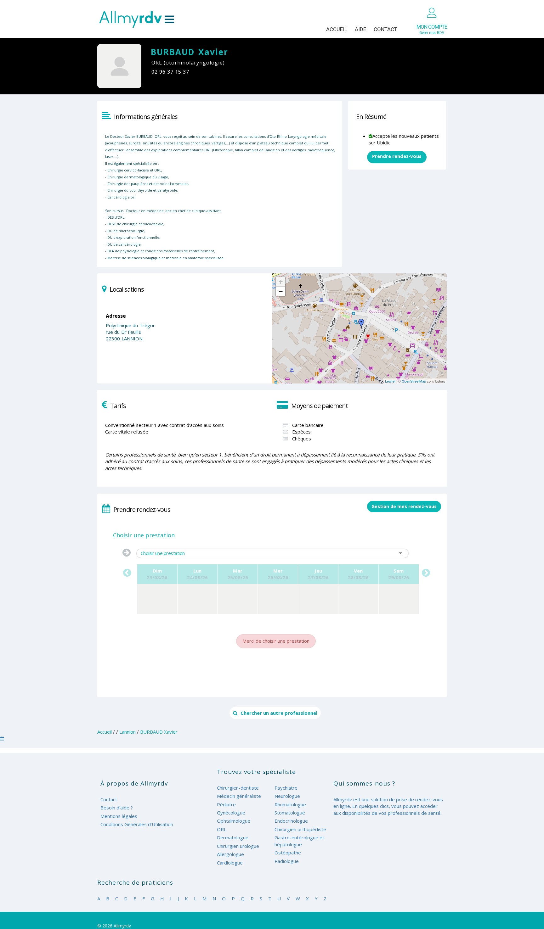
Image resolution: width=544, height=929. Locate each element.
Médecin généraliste (239, 796)
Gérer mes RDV (431, 29)
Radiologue (287, 861)
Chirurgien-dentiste (238, 788)
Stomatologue (290, 812)
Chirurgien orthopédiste (300, 829)
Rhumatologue (290, 804)
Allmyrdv (136, 19)
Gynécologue (231, 812)
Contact (385, 29)
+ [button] (281, 282)
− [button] (281, 291)
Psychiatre (286, 788)
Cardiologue (230, 862)
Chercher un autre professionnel (279, 713)
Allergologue (230, 854)
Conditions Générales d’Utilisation (136, 824)
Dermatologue (232, 837)
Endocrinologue (291, 821)
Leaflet (390, 380)
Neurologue (287, 796)
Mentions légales (118, 816)
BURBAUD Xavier (159, 732)
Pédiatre (226, 804)
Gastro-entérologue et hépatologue (299, 840)
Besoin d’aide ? (116, 807)
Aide (360, 29)
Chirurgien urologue (238, 846)
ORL (221, 829)
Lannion (127, 732)
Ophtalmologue (233, 821)
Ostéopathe (288, 852)
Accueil (336, 29)
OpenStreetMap (414, 380)
